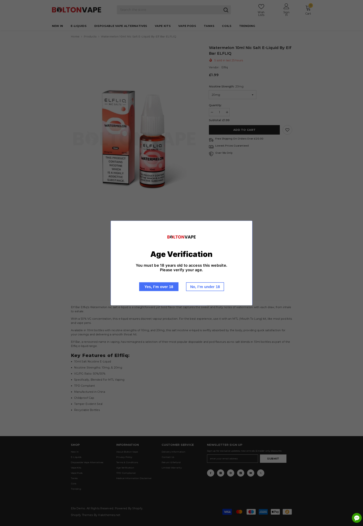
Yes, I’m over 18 (158, 286)
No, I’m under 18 (205, 286)
